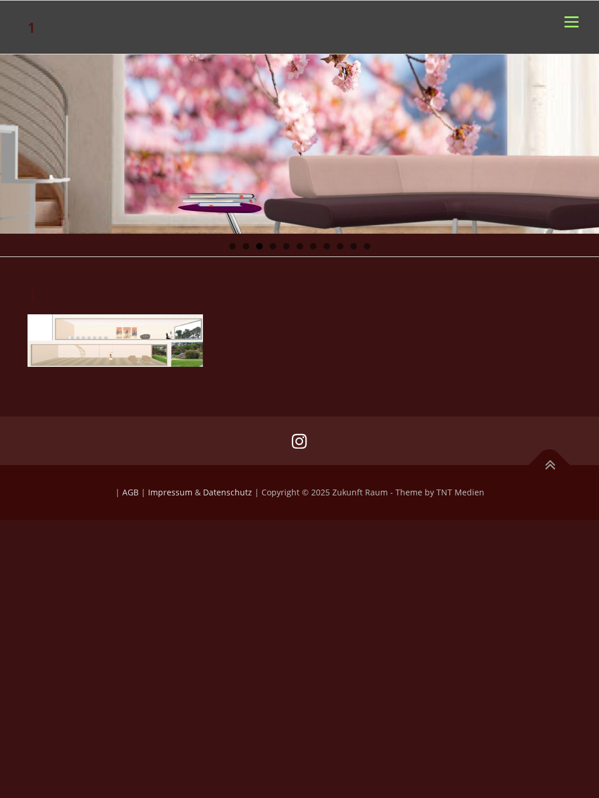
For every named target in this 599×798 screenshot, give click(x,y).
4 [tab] (273, 246)
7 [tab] (313, 246)
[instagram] (299, 441)
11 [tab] (367, 246)
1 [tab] (232, 246)
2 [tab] (246, 246)
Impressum (170, 492)
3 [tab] (259, 246)
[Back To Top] (549, 465)
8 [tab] (326, 246)
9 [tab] (340, 246)
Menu (571, 21)
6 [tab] (300, 246)
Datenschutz (227, 492)
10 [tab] (354, 246)
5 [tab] (286, 246)
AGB (130, 492)
